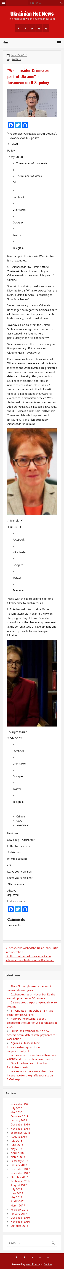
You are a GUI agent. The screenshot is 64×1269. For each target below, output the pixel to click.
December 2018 (20, 1124)
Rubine (48, 1264)
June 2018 (17, 1144)
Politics (16, 59)
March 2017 (18, 1205)
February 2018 (19, 1161)
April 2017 (17, 1201)
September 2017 (21, 1181)
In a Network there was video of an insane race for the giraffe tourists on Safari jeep (30, 1075)
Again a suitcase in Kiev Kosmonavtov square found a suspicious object (25, 1047)
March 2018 (18, 1157)
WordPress (32, 1264)
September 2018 (21, 1132)
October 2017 (19, 1177)
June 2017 (17, 1193)
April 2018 (17, 1153)
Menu (6, 42)
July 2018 (16, 1140)
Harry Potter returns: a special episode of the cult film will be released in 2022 (32, 1022)
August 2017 (19, 1185)
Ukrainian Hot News (32, 13)
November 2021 (20, 1104)
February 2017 (19, 1209)
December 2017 (20, 1169)
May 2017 (16, 1197)
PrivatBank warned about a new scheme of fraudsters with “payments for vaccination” (32, 1035)
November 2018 (20, 1128)
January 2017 (19, 1213)
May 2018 (16, 1149)
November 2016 (20, 1221)
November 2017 (20, 1173)
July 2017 (16, 1189)
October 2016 (19, 1225)
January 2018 (19, 1165)
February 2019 (19, 1116)
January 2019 (19, 1120)
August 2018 (19, 1136)
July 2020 (16, 1108)
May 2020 (16, 1112)
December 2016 (20, 1217)
